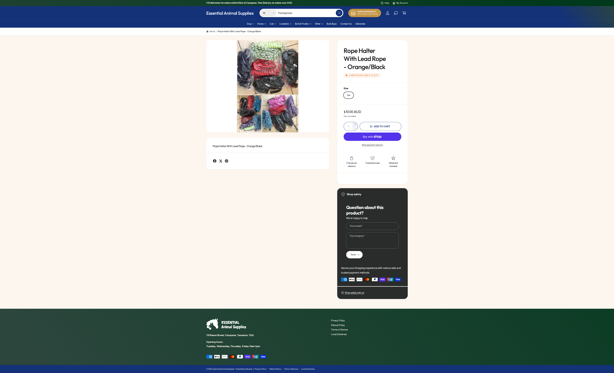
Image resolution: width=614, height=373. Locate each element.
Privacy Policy (338, 320)
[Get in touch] (396, 13)
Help (387, 3)
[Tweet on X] (221, 161)
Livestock (284, 23)
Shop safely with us (354, 292)
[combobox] (310, 13)
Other (317, 23)
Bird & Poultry (302, 23)
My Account (402, 3)
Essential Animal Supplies (223, 369)
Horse (260, 23)
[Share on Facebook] (215, 161)
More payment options (372, 145)
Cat (271, 23)
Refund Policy (338, 325)
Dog (249, 23)
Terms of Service (339, 329)
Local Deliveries (339, 334)
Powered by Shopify (244, 369)
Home (212, 31)
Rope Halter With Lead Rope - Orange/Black (239, 31)
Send (353, 254)
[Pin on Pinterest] (226, 161)
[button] (404, 13)
